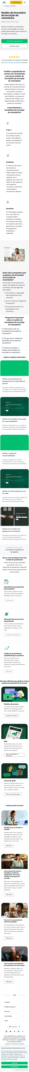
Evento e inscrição (10, 6)
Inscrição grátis (16, 2)
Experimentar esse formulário (14, 41)
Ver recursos (9, 600)
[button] (14, 331)
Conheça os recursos (11, 715)
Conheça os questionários (13, 635)
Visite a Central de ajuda (13, 794)
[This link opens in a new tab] (6, 1031)
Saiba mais (9, 671)
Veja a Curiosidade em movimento (12, 755)
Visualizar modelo (14, 46)
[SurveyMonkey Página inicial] (4, 2)
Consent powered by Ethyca (20, 1069)
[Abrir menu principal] (24, 2)
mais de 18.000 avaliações (12, 62)
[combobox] (14, 1027)
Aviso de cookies (12, 1059)
